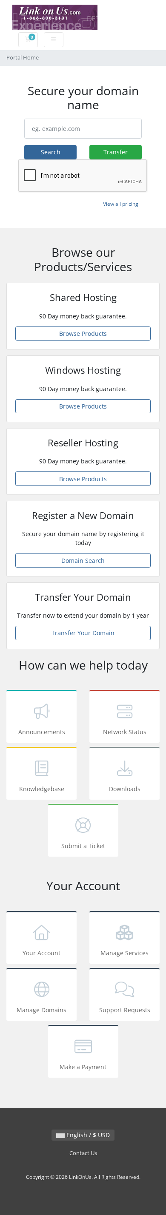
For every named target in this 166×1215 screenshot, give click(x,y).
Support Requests (124, 1010)
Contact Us (83, 1153)
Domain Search (83, 560)
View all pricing (120, 203)
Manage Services (124, 953)
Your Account (41, 953)
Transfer (115, 152)
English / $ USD (87, 1135)
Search (50, 152)
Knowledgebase (41, 789)
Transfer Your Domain (83, 633)
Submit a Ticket (83, 846)
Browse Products (83, 333)
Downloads (124, 789)
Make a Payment (83, 1067)
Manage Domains (41, 1010)
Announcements (41, 732)
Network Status (124, 732)
